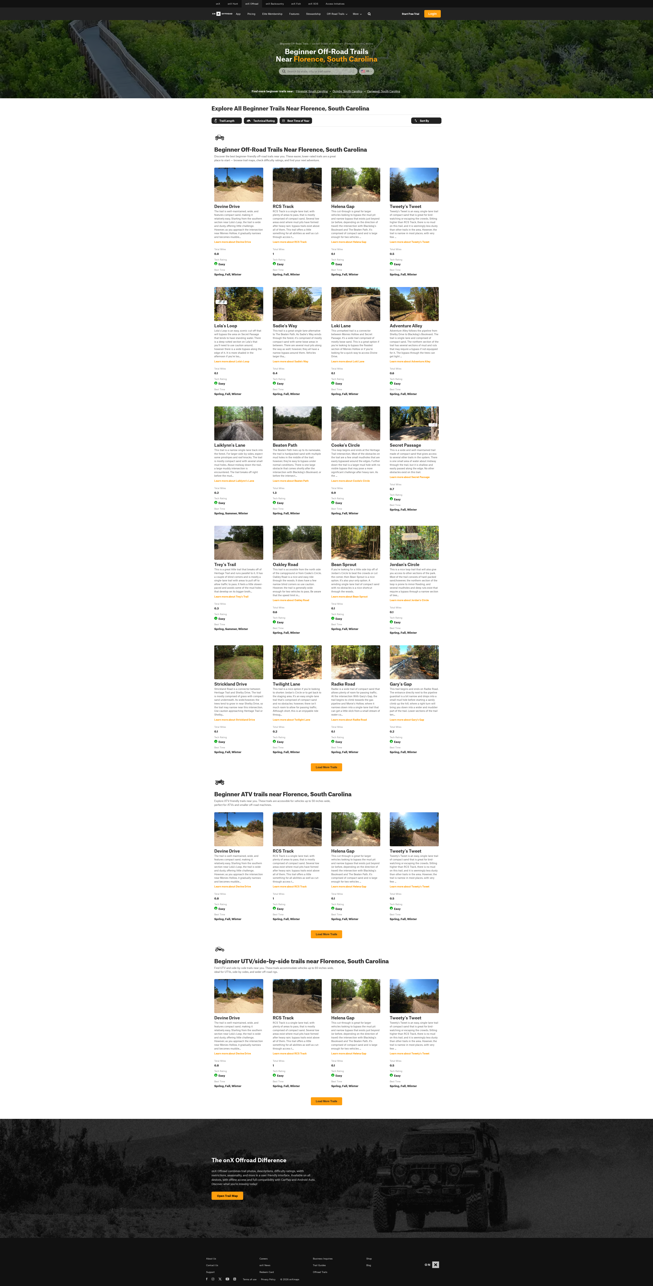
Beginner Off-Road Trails (294, 43)
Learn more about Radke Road (356, 700)
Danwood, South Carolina (383, 91)
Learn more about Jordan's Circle (414, 580)
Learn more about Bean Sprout (356, 580)
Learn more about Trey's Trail (239, 580)
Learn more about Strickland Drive (239, 700)
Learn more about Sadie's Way (297, 342)
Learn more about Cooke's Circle (356, 461)
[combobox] (321, 71)
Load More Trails (326, 767)
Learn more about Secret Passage (414, 461)
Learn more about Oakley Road (297, 580)
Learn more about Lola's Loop (239, 342)
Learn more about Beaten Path (297, 461)
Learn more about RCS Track (297, 222)
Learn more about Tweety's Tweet (414, 222)
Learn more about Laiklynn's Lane (239, 461)
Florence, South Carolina (312, 91)
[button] (227, 120)
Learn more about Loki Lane (356, 342)
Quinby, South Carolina (347, 91)
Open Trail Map (227, 1195)
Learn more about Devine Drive (239, 222)
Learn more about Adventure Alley (414, 342)
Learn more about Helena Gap (356, 222)
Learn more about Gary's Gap (414, 700)
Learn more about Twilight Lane (297, 700)
